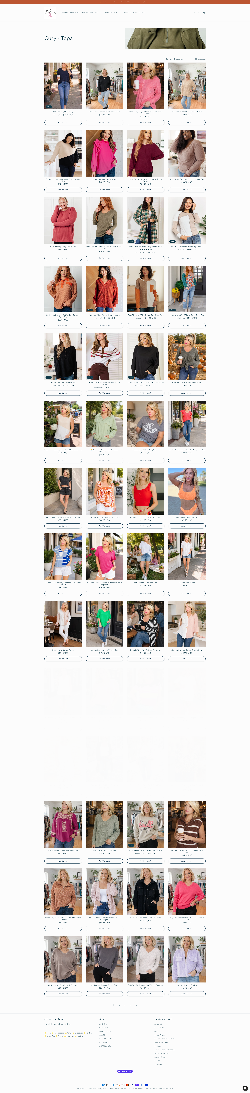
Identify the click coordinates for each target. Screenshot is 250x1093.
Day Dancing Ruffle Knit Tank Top (63, 785)
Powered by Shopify (101, 1088)
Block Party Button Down (63, 650)
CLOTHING (103, 1042)
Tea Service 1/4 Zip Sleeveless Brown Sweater (187, 851)
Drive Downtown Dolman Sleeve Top (104, 112)
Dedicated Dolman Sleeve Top (104, 985)
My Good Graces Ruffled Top (104, 179)
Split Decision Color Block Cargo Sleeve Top (63, 180)
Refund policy (114, 1088)
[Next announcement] (205, 2)
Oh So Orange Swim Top (186, 517)
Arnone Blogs (160, 1057)
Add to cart (63, 122)
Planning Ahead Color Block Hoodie (104, 315)
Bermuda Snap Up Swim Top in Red (145, 517)
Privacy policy (126, 1088)
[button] (99, 13)
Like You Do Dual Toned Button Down (187, 650)
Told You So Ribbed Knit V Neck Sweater (145, 985)
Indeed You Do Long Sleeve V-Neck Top (187, 179)
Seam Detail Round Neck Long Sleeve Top (145, 382)
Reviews (157, 1046)
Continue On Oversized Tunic (145, 583)
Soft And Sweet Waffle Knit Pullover (187, 112)
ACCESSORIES (105, 1046)
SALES (102, 1035)
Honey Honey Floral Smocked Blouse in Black (187, 786)
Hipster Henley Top (187, 583)
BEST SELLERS (105, 1039)
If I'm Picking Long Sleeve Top (63, 247)
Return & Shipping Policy (164, 1039)
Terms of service (138, 1088)
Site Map (158, 1064)
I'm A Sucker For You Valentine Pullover (145, 850)
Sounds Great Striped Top (145, 718)
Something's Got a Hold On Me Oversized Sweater (63, 919)
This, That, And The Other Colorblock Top (146, 315)
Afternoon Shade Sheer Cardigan (104, 785)
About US (158, 1024)
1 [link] (113, 1005)
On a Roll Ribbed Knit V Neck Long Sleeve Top (104, 247)
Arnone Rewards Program (164, 1050)
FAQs (156, 1031)
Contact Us (159, 1028)
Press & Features (161, 1042)
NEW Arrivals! (105, 1031)
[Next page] (136, 1005)
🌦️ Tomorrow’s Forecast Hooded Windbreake (104, 451)
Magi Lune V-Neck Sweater (104, 850)
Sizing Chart (159, 1035)
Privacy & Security (161, 1053)
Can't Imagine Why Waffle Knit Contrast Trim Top (63, 316)
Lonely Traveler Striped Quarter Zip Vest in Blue (63, 584)
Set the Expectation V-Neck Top (104, 650)
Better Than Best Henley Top (63, 382)
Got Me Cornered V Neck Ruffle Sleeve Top (187, 450)
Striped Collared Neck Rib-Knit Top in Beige (104, 383)
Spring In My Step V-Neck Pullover (63, 985)
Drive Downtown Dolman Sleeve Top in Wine (145, 180)
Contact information (166, 1088)
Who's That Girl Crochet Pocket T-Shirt (104, 718)
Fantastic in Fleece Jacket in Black (145, 918)
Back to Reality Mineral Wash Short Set (63, 517)
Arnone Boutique (88, 1088)
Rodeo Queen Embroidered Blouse (63, 850)
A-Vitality (103, 1024)
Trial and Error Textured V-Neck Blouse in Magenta (104, 584)
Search (157, 1061)
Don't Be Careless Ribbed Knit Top (186, 382)
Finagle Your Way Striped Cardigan (145, 650)
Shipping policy (151, 1088)
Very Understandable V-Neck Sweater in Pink (187, 919)
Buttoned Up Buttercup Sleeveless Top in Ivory (63, 719)
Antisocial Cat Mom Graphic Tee (146, 450)
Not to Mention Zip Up (187, 985)
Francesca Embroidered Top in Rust (104, 517)
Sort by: (169, 59)
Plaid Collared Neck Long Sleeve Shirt (145, 247)
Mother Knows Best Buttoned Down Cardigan (104, 919)
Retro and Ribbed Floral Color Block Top (187, 315)
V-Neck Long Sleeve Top (63, 112)
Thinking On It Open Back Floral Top (146, 785)
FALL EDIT (103, 1028)
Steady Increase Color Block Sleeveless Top (63, 450)
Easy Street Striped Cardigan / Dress (187, 718)
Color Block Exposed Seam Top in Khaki (187, 247)
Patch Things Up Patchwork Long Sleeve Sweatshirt (145, 113)
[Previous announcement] (45, 2)
